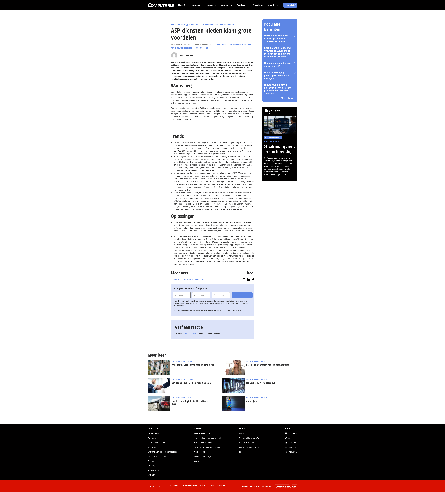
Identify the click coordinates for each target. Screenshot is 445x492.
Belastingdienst (184, 48)
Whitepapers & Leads (203, 443)
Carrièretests (153, 433)
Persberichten (199, 452)
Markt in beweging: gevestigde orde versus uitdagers (276, 75)
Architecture (208, 24)
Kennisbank (153, 438)
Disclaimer (173, 485)
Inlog (241, 452)
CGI (201, 48)
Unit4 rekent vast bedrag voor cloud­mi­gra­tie (193, 364)
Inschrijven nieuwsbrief (249, 447)
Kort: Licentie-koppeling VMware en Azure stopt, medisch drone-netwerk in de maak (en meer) (277, 52)
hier (223, 310)
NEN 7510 (152, 475)
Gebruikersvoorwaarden (194, 485)
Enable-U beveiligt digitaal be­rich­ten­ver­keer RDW (193, 402)
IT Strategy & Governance (189, 24)
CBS (196, 48)
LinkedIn (292, 443)
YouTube (292, 447)
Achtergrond (221, 44)
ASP (172, 48)
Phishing (151, 466)
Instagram (292, 452)
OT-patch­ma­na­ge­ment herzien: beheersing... (279, 149)
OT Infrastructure (272, 142)
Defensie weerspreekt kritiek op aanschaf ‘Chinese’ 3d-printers (276, 38)
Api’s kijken (251, 401)
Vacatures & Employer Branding (207, 447)
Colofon (242, 433)
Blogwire (197, 461)
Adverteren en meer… (202, 433)
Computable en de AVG (249, 438)
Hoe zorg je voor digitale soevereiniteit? (277, 64)
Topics (151, 461)
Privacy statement (218, 485)
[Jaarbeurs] (285, 486)
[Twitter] (253, 279)
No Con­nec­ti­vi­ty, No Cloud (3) (260, 382)
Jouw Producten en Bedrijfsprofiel (208, 438)
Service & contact (246, 443)
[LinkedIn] (248, 279)
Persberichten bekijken (203, 456)
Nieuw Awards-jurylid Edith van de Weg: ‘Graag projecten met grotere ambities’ (277, 89)
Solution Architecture (225, 24)
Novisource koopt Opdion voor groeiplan (191, 382)
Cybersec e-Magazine (157, 456)
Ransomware (153, 470)
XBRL (204, 279)
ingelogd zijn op (189, 333)
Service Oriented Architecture (185, 279)
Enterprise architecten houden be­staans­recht (267, 364)
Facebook (292, 433)
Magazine (152, 447)
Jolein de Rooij (186, 55)
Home (173, 24)
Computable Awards (156, 443)
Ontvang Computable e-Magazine (162, 452)
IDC (206, 48)
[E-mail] (244, 279)
